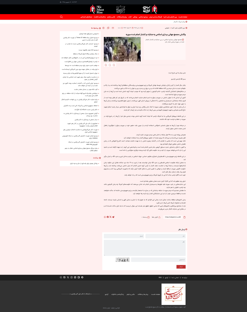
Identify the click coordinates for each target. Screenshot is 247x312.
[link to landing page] (123, 9)
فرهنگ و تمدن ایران (155, 17)
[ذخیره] (108, 28)
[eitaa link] (64, 277)
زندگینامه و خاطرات (100, 17)
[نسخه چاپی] (103, 28)
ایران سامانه (106, 308)
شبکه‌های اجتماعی (86, 17)
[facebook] (108, 217)
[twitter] (110, 217)
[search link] (61, 16)
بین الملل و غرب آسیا (170, 17)
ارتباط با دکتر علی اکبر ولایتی (80, 294)
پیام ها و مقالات (122, 17)
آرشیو (166, 278)
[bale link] (75, 277)
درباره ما (184, 278)
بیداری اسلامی (143, 17)
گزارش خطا (155, 217)
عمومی (167, 28)
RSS (160, 278)
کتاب (130, 17)
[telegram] (113, 217)
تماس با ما (175, 278)
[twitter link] (68, 277)
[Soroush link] (82, 277)
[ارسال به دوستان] (113, 28)
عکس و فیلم (111, 17)
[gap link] (61, 277)
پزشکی (135, 17)
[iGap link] (79, 277)
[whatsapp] (105, 217)
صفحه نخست (182, 17)
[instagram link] (72, 277)
